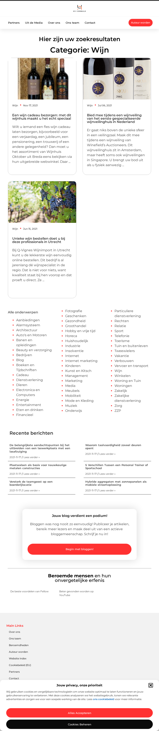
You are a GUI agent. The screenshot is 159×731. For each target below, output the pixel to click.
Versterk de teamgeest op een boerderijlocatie (31, 483)
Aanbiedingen (28, 320)
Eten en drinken (29, 410)
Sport (119, 331)
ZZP (117, 411)
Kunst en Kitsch (78, 371)
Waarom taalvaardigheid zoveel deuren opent (113, 446)
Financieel (24, 415)
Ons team (72, 22)
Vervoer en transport (131, 366)
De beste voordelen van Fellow (29, 591)
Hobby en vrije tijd (80, 331)
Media (70, 386)
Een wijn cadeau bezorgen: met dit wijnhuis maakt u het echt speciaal (41, 116)
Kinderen (73, 366)
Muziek (71, 406)
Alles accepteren (79, 713)
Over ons (54, 22)
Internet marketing (81, 361)
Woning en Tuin (127, 381)
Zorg (118, 406)
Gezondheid (75, 321)
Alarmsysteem (28, 325)
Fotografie (73, 311)
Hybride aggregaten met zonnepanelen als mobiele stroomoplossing (116, 483)
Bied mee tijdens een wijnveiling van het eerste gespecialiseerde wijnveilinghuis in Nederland (114, 118)
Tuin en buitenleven (131, 346)
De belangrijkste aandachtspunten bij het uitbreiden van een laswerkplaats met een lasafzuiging (40, 448)
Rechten (121, 321)
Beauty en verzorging (34, 350)
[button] (151, 685)
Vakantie (121, 356)
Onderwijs (73, 411)
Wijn (15, 105)
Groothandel (75, 326)
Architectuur (26, 330)
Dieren (21, 385)
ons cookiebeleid (103, 699)
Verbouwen (124, 361)
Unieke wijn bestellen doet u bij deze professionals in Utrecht (38, 240)
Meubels (72, 391)
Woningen (123, 386)
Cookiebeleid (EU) (20, 665)
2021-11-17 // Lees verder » (25, 457)
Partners (14, 22)
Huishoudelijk (76, 341)
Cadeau (22, 375)
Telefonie (121, 336)
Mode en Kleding (79, 401)
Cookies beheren (79, 724)
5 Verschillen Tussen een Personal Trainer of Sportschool (116, 466)
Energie (22, 400)
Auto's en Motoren (31, 335)
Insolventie (74, 351)
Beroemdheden (19, 645)
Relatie (120, 326)
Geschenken (75, 316)
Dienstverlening (29, 380)
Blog (20, 360)
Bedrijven (24, 355)
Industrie (72, 346)
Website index (17, 658)
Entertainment (28, 405)
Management (76, 376)
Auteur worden (18, 651)
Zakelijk (120, 391)
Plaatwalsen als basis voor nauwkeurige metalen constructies (38, 466)
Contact (90, 22)
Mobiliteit (73, 396)
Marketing (73, 381)
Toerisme (122, 341)
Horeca (71, 336)
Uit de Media (34, 22)
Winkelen (122, 376)
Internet (72, 356)
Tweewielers (124, 351)
